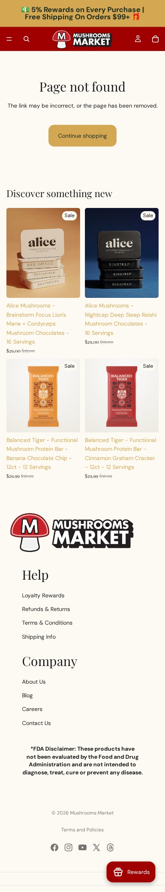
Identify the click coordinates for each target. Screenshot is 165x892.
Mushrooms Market (92, 813)
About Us (34, 681)
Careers (32, 709)
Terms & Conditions (47, 623)
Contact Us (36, 723)
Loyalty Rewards (43, 595)
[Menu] (9, 39)
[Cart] (155, 39)
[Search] (26, 39)
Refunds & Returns (46, 609)
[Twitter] (96, 847)
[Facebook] (54, 847)
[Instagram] (68, 847)
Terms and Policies (82, 830)
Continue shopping (82, 135)
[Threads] (110, 847)
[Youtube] (82, 847)
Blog (27, 695)
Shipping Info (39, 636)
